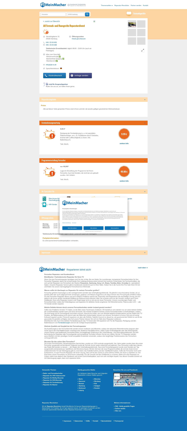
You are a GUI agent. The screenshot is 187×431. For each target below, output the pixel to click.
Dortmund (82, 388)
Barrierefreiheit (106, 421)
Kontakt (145, 5)
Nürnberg (97, 381)
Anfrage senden (81, 75)
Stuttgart (97, 386)
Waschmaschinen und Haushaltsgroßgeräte (56, 199)
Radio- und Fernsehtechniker (53, 373)
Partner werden (136, 5)
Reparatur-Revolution (121, 5)
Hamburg (82, 386)
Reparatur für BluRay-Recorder (53, 378)
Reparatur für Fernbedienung (53, 382)
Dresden (97, 388)
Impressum (67, 421)
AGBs (88, 421)
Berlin (81, 379)
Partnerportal (119, 421)
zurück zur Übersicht (52, 21)
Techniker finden (87, 14)
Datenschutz (79, 421)
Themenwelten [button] (106, 5)
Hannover (82, 381)
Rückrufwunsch (55, 75)
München (97, 379)
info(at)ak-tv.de (51, 65)
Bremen (81, 383)
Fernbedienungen (64, 323)
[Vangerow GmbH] (53, 4)
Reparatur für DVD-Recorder (52, 380)
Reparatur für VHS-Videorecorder (54, 375)
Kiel (95, 383)
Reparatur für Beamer (50, 385)
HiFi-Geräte (53, 204)
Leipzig (81, 390)
